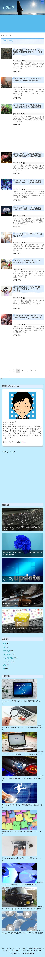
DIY (4, 644)
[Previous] (10, 371)
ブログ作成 (7, 661)
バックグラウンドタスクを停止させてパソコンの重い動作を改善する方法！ (22, 727)
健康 (5, 665)
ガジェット (7, 654)
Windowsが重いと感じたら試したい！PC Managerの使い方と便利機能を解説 (22, 553)
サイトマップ (11, 948)
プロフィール (21, 948)
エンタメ (6, 651)
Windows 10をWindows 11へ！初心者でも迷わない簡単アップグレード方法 (22, 579)
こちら (22, 442)
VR (4, 647)
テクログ (19, 953)
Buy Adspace (16, 950)
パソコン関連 (8, 658)
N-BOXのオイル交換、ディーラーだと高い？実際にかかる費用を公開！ (22, 604)
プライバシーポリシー (34, 948)
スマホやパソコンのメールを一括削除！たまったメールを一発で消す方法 (22, 629)
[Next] (36, 371)
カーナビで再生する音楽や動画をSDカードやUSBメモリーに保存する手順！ (22, 778)
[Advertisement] (22, 138)
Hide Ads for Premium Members (32, 950)
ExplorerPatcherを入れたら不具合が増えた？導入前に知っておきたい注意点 (22, 528)
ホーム (3, 948)
